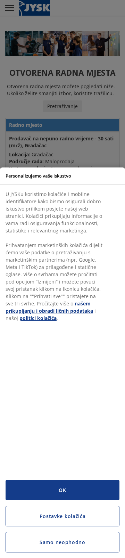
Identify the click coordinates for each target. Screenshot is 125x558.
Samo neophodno (62, 542)
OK (62, 490)
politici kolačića (38, 318)
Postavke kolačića (63, 516)
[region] (62, 362)
